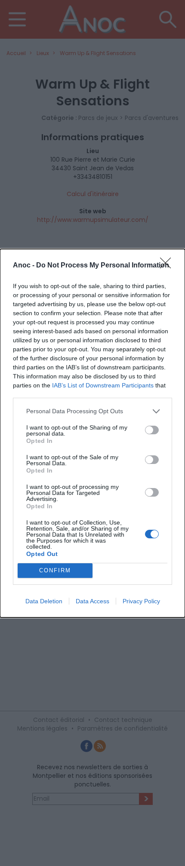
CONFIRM (55, 570)
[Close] (168, 266)
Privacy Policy (141, 601)
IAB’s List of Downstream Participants (103, 385)
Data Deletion (43, 601)
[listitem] (92, 411)
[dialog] (92, 433)
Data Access (92, 601)
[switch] (152, 430)
